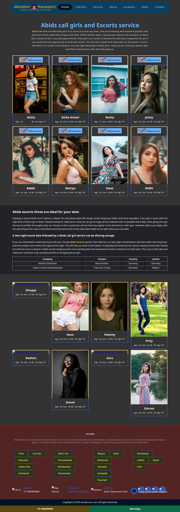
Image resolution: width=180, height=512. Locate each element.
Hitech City (63, 453)
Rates (145, 7)
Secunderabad (65, 460)
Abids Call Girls (40, 31)
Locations (129, 7)
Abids (116, 453)
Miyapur (101, 453)
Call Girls (80, 7)
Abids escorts (77, 242)
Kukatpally (102, 473)
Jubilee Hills (24, 467)
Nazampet (102, 480)
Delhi (139, 467)
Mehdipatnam (64, 467)
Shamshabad (64, 473)
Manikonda (103, 460)
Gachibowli (23, 473)
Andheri (140, 460)
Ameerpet (102, 467)
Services (98, 7)
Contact (159, 7)
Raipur (156, 460)
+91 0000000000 (31, 491)
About (113, 7)
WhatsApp (135, 508)
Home (65, 7)
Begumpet (23, 460)
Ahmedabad (143, 453)
